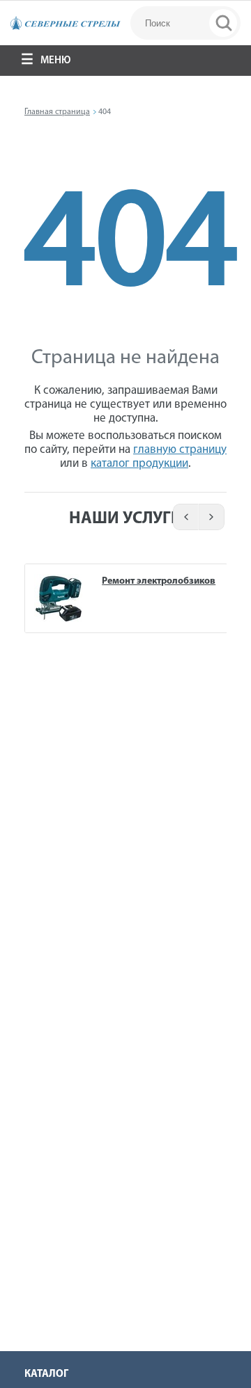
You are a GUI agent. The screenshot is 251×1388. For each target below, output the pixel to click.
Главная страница (57, 112)
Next (212, 517)
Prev (183, 517)
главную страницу (180, 450)
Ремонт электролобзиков (158, 581)
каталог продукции (139, 464)
